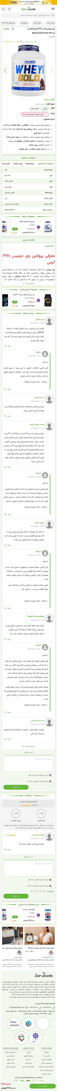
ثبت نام (28, 1059)
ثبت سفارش (10, 1059)
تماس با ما (46, 1056)
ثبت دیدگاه (15, 896)
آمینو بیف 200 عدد (29, 909)
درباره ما (46, 1052)
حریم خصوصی (46, 1074)
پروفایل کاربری (28, 1056)
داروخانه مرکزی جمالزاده (46, 1067)
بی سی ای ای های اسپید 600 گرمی (24, 294)
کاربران (28, 1052)
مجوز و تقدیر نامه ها (46, 1070)
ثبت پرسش (16, 787)
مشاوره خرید (11, 1056)
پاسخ (9, 346)
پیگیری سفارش (10, 1067)
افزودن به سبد (42, 1086)
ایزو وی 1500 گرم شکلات (27, 221)
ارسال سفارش (10, 1063)
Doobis (52, 37)
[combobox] (27, 15)
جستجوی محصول (10, 1052)
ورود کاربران (28, 1063)
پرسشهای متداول (46, 1063)
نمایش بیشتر (29, 283)
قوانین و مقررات (46, 1059)
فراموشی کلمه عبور (28, 1067)
